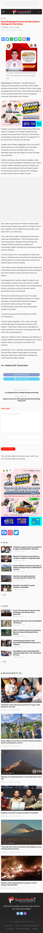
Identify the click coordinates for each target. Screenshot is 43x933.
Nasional (11, 773)
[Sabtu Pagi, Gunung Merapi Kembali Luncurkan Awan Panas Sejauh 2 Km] (6, 578)
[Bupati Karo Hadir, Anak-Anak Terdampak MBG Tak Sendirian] (6, 623)
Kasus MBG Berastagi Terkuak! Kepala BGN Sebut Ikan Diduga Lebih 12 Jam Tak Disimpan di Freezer (27, 653)
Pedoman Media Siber (23, 928)
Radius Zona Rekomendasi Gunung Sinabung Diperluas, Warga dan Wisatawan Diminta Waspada (27, 632)
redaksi (5, 27)
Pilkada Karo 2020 (10, 365)
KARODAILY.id (6, 83)
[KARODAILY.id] (21, 11)
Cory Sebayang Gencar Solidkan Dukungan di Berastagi (21, 393)
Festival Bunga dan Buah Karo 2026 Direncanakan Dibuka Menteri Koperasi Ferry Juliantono (27, 642)
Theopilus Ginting (22, 365)
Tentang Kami (8, 925)
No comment (15, 27)
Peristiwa (11, 879)
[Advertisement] (21, 3)
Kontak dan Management (30, 925)
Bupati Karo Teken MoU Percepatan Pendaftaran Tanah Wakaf (24, 586)
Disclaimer (10, 928)
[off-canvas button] (3, 11)
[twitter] (21, 913)
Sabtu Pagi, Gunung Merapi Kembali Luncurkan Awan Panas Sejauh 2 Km (24, 577)
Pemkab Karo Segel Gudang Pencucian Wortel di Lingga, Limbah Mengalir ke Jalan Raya (27, 548)
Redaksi (17, 925)
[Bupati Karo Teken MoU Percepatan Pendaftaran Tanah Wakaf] (6, 588)
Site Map (35, 928)
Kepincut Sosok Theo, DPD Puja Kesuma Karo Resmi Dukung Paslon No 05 (21, 400)
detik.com (22, 144)
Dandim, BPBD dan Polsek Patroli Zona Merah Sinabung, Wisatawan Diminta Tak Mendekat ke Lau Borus (27, 567)
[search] (39, 11)
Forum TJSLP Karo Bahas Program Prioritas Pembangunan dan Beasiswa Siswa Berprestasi (26, 612)
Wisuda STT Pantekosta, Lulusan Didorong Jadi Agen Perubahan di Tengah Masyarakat (26, 557)
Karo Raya (12, 701)
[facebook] (18, 913)
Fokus (4, 18)
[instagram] (25, 913)
